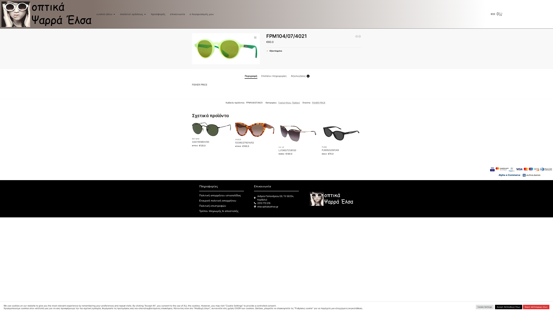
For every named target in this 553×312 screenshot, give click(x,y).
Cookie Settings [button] (485, 307)
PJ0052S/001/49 (330, 150)
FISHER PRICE (318, 102)
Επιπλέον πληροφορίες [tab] (274, 76)
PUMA (324, 147)
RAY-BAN (195, 139)
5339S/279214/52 (244, 142)
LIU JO (281, 147)
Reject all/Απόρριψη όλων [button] (536, 307)
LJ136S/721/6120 (287, 150)
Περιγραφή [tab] (251, 76)
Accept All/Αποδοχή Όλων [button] (508, 307)
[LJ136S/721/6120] (298, 133)
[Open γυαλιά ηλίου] (114, 14)
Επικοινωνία (262, 186)
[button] (255, 37)
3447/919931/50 (200, 142)
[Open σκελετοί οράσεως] (145, 14)
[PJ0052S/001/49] (341, 133)
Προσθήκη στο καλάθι (211, 151)
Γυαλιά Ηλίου (284, 102)
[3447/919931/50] (211, 129)
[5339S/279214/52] (254, 129)
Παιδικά (296, 102)
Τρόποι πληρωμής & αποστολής (219, 211)
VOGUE (238, 140)
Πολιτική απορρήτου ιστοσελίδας (220, 195)
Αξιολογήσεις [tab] (300, 76)
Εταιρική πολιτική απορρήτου (217, 200)
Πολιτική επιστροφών (212, 206)
